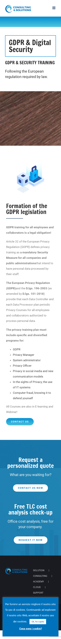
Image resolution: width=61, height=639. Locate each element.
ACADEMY (38, 581)
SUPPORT (38, 592)
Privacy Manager (23, 354)
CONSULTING (40, 576)
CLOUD (37, 587)
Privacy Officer (22, 365)
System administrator (27, 360)
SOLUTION (38, 570)
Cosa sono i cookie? (30, 628)
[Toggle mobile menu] (54, 8)
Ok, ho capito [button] (38, 621)
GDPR (16, 349)
